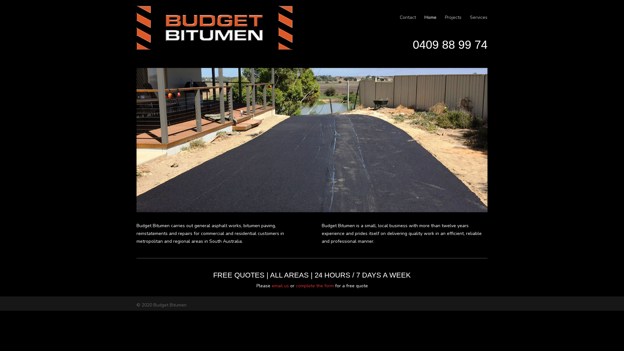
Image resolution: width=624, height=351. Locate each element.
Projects (453, 17)
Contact (408, 17)
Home (430, 17)
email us (280, 286)
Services (479, 17)
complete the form (315, 286)
